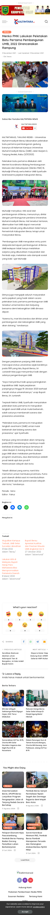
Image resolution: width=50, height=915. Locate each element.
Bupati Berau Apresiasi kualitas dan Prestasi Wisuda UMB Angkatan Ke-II (34, 544)
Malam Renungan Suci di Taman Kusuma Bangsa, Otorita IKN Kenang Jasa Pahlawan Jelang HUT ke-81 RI (36, 745)
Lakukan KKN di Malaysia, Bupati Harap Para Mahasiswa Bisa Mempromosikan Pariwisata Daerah (10, 566)
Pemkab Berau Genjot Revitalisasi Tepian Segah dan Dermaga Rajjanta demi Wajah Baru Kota (36, 796)
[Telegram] (37, 641)
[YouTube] (30, 880)
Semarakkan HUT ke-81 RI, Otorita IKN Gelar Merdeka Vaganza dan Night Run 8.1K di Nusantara (13, 745)
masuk (18, 677)
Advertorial (9, 824)
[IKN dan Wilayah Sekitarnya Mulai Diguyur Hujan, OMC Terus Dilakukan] (13, 698)
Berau (6, 32)
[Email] (44, 641)
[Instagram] (25, 880)
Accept (25, 912)
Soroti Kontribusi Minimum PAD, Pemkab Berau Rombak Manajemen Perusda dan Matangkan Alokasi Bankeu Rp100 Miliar (36, 841)
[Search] (46, 21)
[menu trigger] (5, 21)
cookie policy (39, 907)
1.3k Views (7, 57)
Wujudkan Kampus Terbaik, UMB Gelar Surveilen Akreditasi (11, 543)
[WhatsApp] (30, 641)
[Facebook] (23, 641)
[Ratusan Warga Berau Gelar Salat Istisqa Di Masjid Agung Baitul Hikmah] (37, 698)
